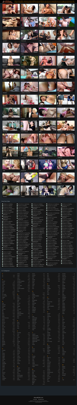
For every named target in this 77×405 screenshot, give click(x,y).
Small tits (64, 278)
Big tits (3, 323)
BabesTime (55, 248)
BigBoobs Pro (42, 231)
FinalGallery (26, 264)
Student (63, 303)
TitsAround (70, 209)
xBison (53, 218)
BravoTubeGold (63, 258)
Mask (33, 373)
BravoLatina (26, 213)
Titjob (63, 337)
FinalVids (24, 227)
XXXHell (53, 245)
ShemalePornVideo (35, 258)
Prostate (48, 334)
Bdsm (3, 313)
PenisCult (54, 225)
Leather (33, 362)
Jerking (33, 344)
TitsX (52, 220)
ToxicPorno (40, 237)
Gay (18, 372)
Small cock (64, 276)
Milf (32, 384)
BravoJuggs (70, 233)
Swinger (63, 310)
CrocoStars (40, 250)
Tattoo (63, 319)
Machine (33, 370)
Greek (33, 282)
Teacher (63, 322)
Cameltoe (3, 350)
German (18, 373)
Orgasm (48, 304)
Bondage (3, 332)
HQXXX (9, 253)
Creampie (18, 279)
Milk (48, 273)
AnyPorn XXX (56, 233)
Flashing (18, 351)
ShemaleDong (71, 253)
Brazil (3, 337)
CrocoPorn (40, 246)
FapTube (68, 231)
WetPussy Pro (27, 244)
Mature (33, 378)
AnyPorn (24, 208)
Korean (33, 351)
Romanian (49, 350)
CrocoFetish (26, 225)
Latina (33, 360)
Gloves (33, 276)
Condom (3, 379)
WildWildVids (12, 243)
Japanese (33, 334)
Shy (48, 379)
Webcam (63, 366)
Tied (63, 334)
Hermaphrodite (34, 300)
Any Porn (24, 260)
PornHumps (70, 225)
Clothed (3, 373)
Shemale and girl (50, 372)
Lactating (33, 356)
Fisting (18, 350)
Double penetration (20, 313)
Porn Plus (69, 243)
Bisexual (3, 326)
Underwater (64, 351)
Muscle (48, 281)
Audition (3, 297)
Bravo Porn (26, 242)
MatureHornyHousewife (35, 218)
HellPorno (69, 234)
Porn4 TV (39, 243)
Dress (18, 316)
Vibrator (63, 359)
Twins (63, 344)
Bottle (3, 335)
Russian (48, 353)
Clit (2, 370)
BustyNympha (71, 208)
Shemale (48, 370)
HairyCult (39, 245)
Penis (48, 319)
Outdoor (48, 309)
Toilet (63, 338)
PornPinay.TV (71, 248)
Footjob (18, 356)
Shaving (48, 369)
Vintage (63, 360)
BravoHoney (26, 239)
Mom (48, 276)
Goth (33, 278)
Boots (3, 334)
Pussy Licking (49, 341)
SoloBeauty (26, 255)
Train (63, 341)
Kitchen (33, 350)
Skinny (48, 381)
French (18, 359)
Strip (63, 301)
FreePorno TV (12, 240)
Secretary (48, 363)
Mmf (48, 275)
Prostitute (48, 335)
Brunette (3, 341)
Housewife (34, 307)
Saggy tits (49, 357)
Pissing (48, 322)
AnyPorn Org (56, 208)
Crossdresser (19, 282)
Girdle (18, 378)
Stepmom (63, 295)
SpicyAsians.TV (34, 226)
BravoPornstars (34, 215)
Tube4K (68, 240)
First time (19, 348)
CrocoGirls (40, 234)
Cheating (3, 362)
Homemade (34, 303)
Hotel (33, 306)
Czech (18, 291)
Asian (3, 291)
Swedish (63, 307)
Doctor (18, 304)
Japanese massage (35, 337)
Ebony (18, 322)
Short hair (49, 376)
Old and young (49, 301)
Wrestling (63, 375)
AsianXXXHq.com (20, 219)
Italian (33, 329)
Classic (3, 369)
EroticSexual (71, 263)
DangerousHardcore (35, 249)
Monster (48, 279)
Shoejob (48, 373)
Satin (48, 359)
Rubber (48, 351)
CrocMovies (26, 207)
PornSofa (10, 255)
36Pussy (54, 240)
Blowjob (3, 331)
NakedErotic (71, 256)
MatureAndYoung (49, 215)
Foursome (18, 357)
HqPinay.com (12, 237)
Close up (3, 372)
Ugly (63, 348)
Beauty (3, 316)
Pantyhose (49, 316)
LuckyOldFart (42, 255)
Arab (3, 288)
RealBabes (11, 204)
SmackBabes (42, 205)
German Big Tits (20, 376)
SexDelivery (26, 266)
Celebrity (3, 359)
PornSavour (70, 254)
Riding (48, 348)
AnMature (10, 210)
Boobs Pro (40, 261)
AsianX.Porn (41, 219)
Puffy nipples (49, 338)
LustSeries (25, 247)
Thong (63, 331)
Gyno (33, 288)
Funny (18, 362)
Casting (3, 354)
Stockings (64, 298)
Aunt (3, 298)
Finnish (18, 347)
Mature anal (34, 379)
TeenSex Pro (27, 251)
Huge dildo (34, 309)
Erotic (18, 326)
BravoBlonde (12, 227)
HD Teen (33, 297)
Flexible (18, 353)
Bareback (3, 306)
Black (3, 328)
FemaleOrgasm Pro (50, 265)
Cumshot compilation (20, 288)
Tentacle (63, 328)
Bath (3, 307)
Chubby (3, 366)
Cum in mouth (19, 285)
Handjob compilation (35, 295)
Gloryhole (33, 275)
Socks (63, 281)
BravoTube (55, 238)
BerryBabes (26, 258)
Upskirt (63, 354)
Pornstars (48, 328)
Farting (18, 337)
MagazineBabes (34, 208)
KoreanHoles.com (20, 231)
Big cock (3, 322)
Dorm (18, 310)
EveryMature (27, 245)
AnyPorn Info (56, 253)
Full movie (19, 360)
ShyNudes (10, 258)
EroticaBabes (27, 224)
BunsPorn (25, 205)
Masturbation (34, 376)
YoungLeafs (11, 247)
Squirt (63, 294)
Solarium (63, 282)
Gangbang (19, 370)
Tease (63, 323)
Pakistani (48, 313)
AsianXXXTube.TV (35, 241)
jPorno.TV (10, 261)
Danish (18, 297)
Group (33, 285)
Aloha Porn (11, 232)
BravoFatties (41, 266)
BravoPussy (56, 229)
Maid (33, 372)
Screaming (49, 362)
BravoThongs (42, 229)
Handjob (33, 294)
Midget (33, 382)
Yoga (63, 379)
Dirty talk (18, 303)
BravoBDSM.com (7, 1)
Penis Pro (39, 239)
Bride (3, 338)
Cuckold (18, 284)
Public (48, 337)
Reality (48, 345)
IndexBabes (70, 229)
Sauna (48, 360)
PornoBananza (13, 256)
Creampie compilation (20, 281)
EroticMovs (70, 204)
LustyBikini (55, 243)
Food (18, 354)
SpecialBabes (42, 259)
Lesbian (33, 363)
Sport (63, 291)
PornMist (54, 207)
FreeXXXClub (12, 224)
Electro (18, 323)
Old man (48, 303)
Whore (63, 370)
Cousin (18, 278)
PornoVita (10, 207)
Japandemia (56, 228)
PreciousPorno (27, 233)
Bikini (3, 325)
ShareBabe (26, 237)
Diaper (18, 300)
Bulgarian (3, 344)
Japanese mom (34, 338)
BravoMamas (12, 266)
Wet (63, 369)
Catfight (3, 356)
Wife (63, 372)
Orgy (48, 307)
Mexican (33, 381)
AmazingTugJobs (49, 237)
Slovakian (64, 273)
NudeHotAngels (19, 254)
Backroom (4, 304)
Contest (18, 273)
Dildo (18, 301)
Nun (48, 291)
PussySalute (26, 236)
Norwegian (49, 288)
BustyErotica (27, 222)
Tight (63, 335)
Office (48, 298)
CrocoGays (55, 205)
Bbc (2, 310)
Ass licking (4, 294)
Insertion (33, 325)
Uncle (63, 350)
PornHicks (55, 256)
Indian (33, 316)
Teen (63, 325)
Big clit (3, 320)
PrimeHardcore (13, 229)
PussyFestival (42, 228)
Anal (3, 285)
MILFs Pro (55, 223)
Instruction (34, 326)
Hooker (33, 304)
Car (2, 351)
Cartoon (3, 353)
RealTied (24, 210)
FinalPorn (10, 234)
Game (18, 369)
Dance (18, 295)
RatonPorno (70, 211)
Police (48, 323)
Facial (18, 334)
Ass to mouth (4, 295)
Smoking (63, 279)
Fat (17, 338)
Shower (48, 378)
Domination (19, 309)
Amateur (3, 284)
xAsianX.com (12, 208)
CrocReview (70, 251)
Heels (33, 298)
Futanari (18, 363)
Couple (18, 276)
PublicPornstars (5, 219)
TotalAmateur (27, 234)
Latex (33, 359)
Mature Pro (55, 231)
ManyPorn (10, 205)
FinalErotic (10, 259)
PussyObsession (5, 217)
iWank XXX (70, 226)
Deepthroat (19, 298)
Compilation (4, 378)
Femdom (18, 341)
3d (2, 276)
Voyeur (63, 362)
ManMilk (68, 236)
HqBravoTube (42, 264)
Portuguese (49, 329)
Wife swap (64, 373)
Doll (17, 307)
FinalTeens (11, 226)
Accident (3, 281)
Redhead (48, 347)
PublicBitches (56, 246)
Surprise (63, 304)
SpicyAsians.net (64, 206)
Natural (48, 285)
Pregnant (48, 332)
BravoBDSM (71, 220)
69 (2, 275)
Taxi (63, 320)
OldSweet (54, 251)
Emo (18, 325)
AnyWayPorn (41, 209)
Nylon (48, 294)
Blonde (3, 329)
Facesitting (19, 332)
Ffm (17, 344)
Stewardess (64, 297)
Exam (18, 328)
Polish (48, 325)
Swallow (63, 306)
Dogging (18, 306)
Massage (33, 375)
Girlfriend (18, 379)
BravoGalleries (72, 228)
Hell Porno (40, 236)
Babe (3, 303)
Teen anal (64, 326)
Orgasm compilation (50, 306)
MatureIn (9, 238)
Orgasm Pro (71, 246)
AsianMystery (56, 204)
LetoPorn (24, 228)
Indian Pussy (34, 322)
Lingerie (33, 366)
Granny (33, 281)
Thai (63, 329)
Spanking (63, 288)
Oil (47, 300)
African (3, 282)
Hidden (33, 301)
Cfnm (3, 360)
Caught (3, 357)
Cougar (18, 275)
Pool (48, 326)
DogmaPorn (41, 252)
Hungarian (34, 310)
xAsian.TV (25, 215)
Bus (2, 345)
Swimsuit (63, 309)
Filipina (18, 345)
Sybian (63, 313)
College (3, 376)
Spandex (63, 285)
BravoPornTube (63, 217)
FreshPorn (69, 218)
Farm (18, 335)
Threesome (64, 332)
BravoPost (10, 221)
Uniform (63, 353)
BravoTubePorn (4, 246)
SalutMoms (11, 264)
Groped (33, 284)
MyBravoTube (12, 235)
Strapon (63, 300)
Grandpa (33, 279)
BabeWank (70, 223)
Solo (63, 284)
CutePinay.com (4, 214)
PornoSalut (55, 217)
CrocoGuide (26, 216)
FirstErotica (41, 204)
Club (3, 375)
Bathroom (3, 309)
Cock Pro (69, 260)
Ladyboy (33, 357)
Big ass (3, 319)
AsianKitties (70, 245)
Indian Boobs (34, 319)
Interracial (33, 328)
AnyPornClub (27, 204)
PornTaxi (39, 211)
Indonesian (34, 323)
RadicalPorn (26, 257)
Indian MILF (34, 320)
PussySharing (56, 226)
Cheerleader (4, 363)
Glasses (33, 273)
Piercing (48, 320)
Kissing (33, 348)
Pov (48, 331)
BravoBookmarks (49, 258)
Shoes (48, 375)
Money (48, 278)
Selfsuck (48, 366)
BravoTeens (56, 234)
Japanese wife (34, 341)
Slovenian (64, 275)
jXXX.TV (53, 254)
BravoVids (40, 221)
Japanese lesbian (35, 335)
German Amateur (20, 375)
